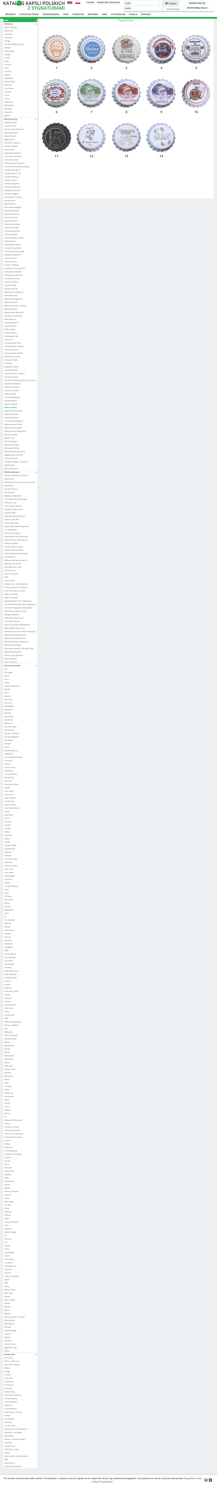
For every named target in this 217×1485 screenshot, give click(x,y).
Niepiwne (93, 14)
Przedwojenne (51, 14)
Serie (66, 14)
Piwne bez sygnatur (108, 2)
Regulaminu (189, 1478)
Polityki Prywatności (102, 1481)
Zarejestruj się (197, 3)
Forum (90, 2)
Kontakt (146, 14)
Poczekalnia (118, 14)
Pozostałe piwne (29, 14)
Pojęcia (133, 14)
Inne (104, 14)
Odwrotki (78, 14)
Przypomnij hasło (197, 7)
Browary (10, 14)
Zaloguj (172, 3)
